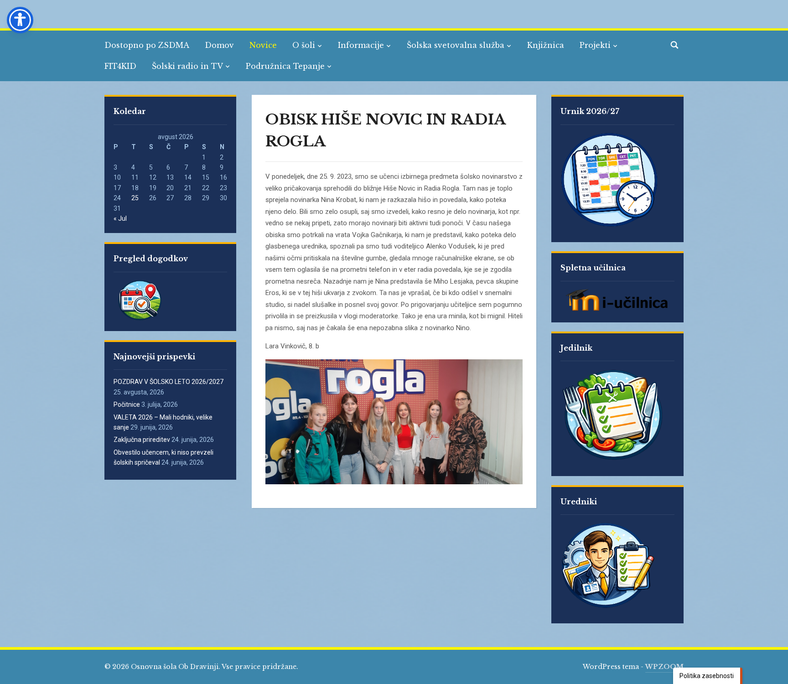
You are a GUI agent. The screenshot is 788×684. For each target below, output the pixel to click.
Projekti (595, 45)
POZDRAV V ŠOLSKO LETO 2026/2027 (168, 381)
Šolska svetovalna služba (455, 45)
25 (135, 198)
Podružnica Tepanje (285, 66)
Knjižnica (545, 45)
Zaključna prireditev (142, 439)
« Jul (120, 218)
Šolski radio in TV (187, 66)
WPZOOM (664, 667)
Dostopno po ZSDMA (146, 45)
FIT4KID (120, 66)
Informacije (361, 45)
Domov (219, 45)
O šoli (303, 45)
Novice (263, 45)
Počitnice (127, 404)
